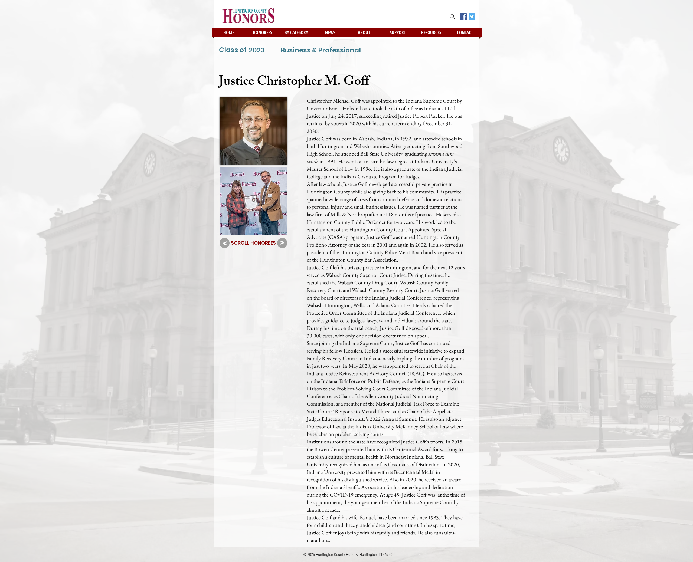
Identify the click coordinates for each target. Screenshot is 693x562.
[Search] (452, 16)
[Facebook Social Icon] (463, 16)
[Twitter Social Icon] (472, 16)
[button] (262, 32)
